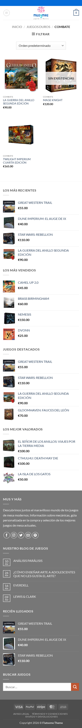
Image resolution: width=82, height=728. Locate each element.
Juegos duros (38, 27)
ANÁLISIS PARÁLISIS (27, 560)
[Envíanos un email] (28, 535)
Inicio (17, 27)
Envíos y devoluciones (41, 716)
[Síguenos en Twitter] (21, 535)
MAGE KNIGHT (52, 100)
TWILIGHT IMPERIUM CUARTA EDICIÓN (17, 161)
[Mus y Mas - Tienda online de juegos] (41, 13)
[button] (6, 13)
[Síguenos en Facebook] (6, 535)
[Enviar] (75, 687)
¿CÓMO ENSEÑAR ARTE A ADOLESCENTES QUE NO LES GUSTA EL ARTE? (44, 574)
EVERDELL (20, 585)
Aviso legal (21, 713)
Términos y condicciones (50, 713)
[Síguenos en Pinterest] (35, 535)
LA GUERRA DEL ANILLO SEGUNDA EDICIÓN (18, 102)
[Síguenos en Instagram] (14, 535)
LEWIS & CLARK (24, 596)
